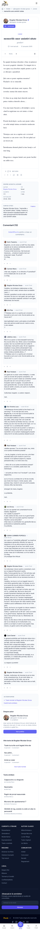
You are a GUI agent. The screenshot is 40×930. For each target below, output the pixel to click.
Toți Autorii (5, 858)
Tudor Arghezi (26, 840)
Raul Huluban (11, 372)
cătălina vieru (11, 337)
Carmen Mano (12, 269)
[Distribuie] (17, 175)
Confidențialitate (7, 880)
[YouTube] (24, 922)
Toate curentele (7, 843)
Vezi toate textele (20, 767)
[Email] (27, 922)
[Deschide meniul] (36, 3)
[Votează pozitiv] (4, 175)
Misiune (4, 873)
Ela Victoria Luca (13, 406)
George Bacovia (26, 833)
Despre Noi (5, 870)
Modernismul (6, 837)
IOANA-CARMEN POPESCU (16, 535)
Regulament (25, 861)
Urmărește (11, 26)
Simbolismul (6, 833)
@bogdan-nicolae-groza (21, 9)
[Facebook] (13, 922)
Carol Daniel (11, 635)
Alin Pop (10, 310)
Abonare (20, 907)
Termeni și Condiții (8, 876)
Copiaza (33, 206)
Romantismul (6, 830)
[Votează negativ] (10, 175)
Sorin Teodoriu (12, 242)
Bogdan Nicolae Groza (10, 189)
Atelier (8, 9)
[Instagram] (16, 922)
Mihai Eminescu (26, 830)
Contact (4, 883)
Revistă (23, 858)
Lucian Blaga (25, 837)
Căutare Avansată (8, 855)
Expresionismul (7, 840)
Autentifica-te (13, 232)
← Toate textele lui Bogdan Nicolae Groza (18, 700)
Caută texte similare (10, 703)
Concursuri (24, 855)
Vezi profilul (20, 731)
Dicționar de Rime (7, 852)
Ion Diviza (10, 507)
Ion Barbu (24, 843)
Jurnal (35, 9)
